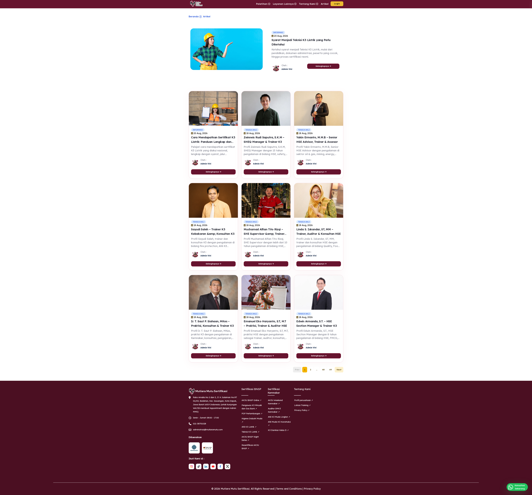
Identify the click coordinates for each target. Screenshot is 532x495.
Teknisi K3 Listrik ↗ (250, 432)
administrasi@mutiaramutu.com (208, 429)
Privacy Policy (312, 488)
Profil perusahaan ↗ (303, 400)
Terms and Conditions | (290, 488)
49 (330, 369)
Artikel (206, 16)
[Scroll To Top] (527, 492)
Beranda (194, 16)
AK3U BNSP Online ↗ (251, 400)
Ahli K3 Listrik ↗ (249, 427)
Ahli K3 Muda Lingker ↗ (279, 417)
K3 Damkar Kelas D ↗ (278, 430)
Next (339, 369)
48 (323, 369)
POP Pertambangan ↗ (252, 413)
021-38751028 (199, 423)
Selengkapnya (322, 66)
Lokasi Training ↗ (302, 405)
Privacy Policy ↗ (302, 410)
